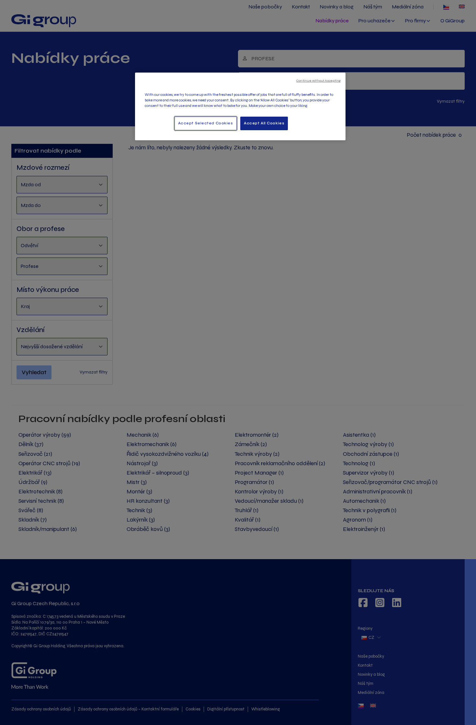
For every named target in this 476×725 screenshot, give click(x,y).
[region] (240, 106)
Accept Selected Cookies (205, 123)
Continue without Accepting (318, 80)
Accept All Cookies (264, 123)
